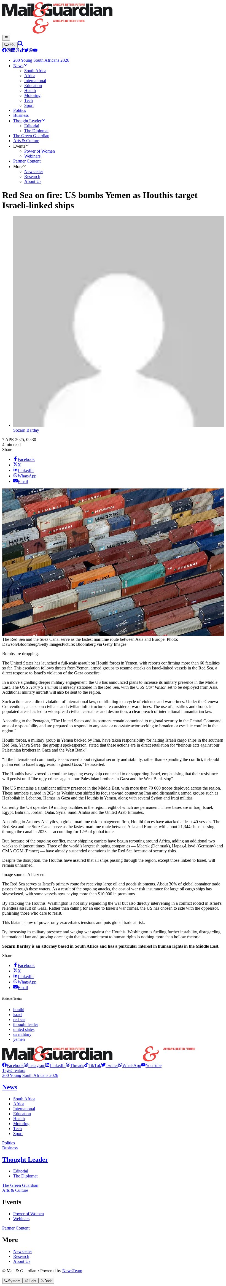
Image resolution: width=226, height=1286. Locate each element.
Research (21, 1256)
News (9, 1087)
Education (22, 1113)
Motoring (21, 1123)
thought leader (25, 1024)
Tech (17, 1128)
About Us (21, 1261)
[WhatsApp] (31, 50)
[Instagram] (9, 50)
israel (17, 1014)
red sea (19, 1019)
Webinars (21, 1218)
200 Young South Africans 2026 (30, 1075)
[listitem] (13, 1065)
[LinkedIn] (13, 50)
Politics (8, 1143)
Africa (18, 1103)
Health (19, 1118)
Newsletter (22, 1251)
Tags (6, 1070)
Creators (17, 1070)
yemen (19, 1039)
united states (23, 1029)
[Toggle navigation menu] (6, 38)
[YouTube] (35, 50)
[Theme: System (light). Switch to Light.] (10, 45)
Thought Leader (25, 1159)
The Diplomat (25, 1176)
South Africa (24, 1098)
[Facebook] (4, 50)
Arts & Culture (15, 1190)
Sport (18, 1133)
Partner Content (15, 1228)
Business (10, 1147)
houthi (18, 1009)
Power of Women (28, 1213)
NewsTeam (72, 1270)
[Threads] (17, 50)
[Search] (20, 44)
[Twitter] (26, 50)
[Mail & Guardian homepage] (113, 18)
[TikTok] (22, 50)
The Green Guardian (20, 1185)
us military (22, 1034)
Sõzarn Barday (26, 430)
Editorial (20, 1171)
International (24, 1108)
